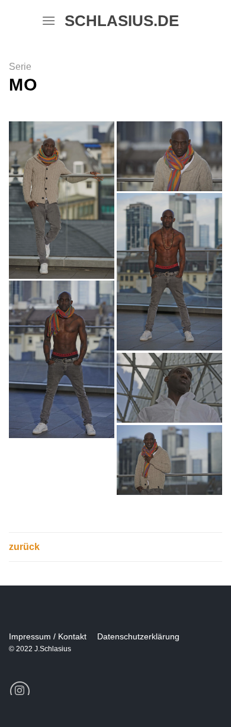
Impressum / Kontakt (47, 636)
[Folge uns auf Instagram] (20, 691)
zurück (24, 547)
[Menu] (48, 20)
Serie (20, 67)
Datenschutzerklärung (138, 636)
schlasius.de (117, 20)
